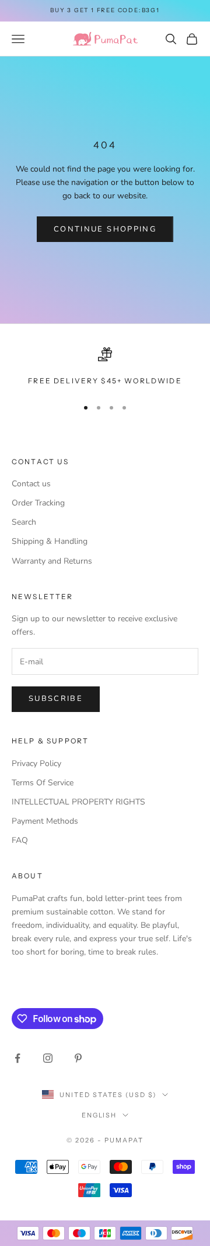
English (99, 1115)
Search (24, 522)
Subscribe (56, 698)
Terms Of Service (43, 782)
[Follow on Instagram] (48, 1058)
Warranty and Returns (52, 561)
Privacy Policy (36, 763)
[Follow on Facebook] (17, 1058)
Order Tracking (38, 502)
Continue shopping (105, 229)
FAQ (20, 840)
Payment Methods (45, 821)
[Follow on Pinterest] (78, 1058)
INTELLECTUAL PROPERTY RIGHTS (78, 801)
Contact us (31, 483)
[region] (105, 367)
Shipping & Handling (50, 541)
